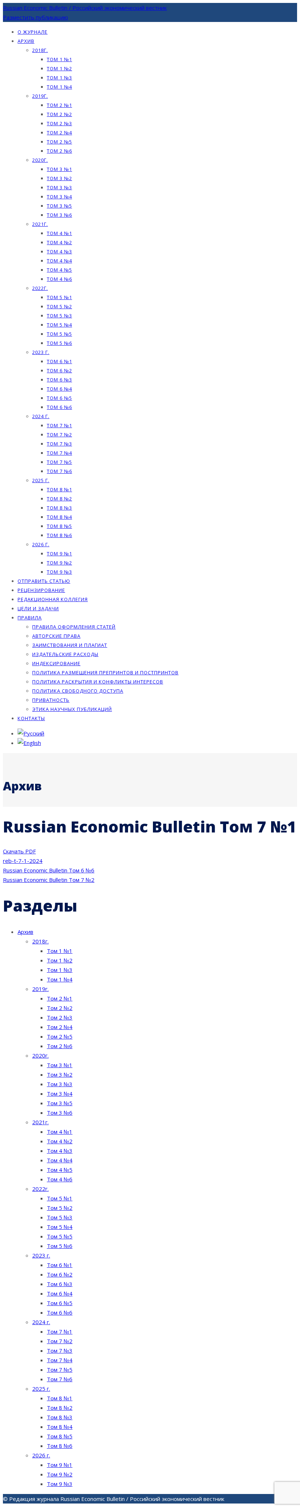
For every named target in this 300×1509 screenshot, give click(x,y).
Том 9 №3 (59, 572)
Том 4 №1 (59, 233)
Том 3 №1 (59, 169)
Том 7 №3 (59, 443)
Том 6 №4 (59, 388)
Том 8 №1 (59, 489)
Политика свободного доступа (77, 691)
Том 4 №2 (59, 242)
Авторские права (56, 636)
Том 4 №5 (59, 270)
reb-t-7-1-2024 (22, 860)
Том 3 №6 (59, 215)
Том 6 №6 (59, 407)
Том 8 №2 (59, 498)
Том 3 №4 (59, 196)
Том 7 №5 (59, 462)
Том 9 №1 (59, 553)
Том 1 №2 (59, 68)
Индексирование (56, 663)
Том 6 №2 (59, 370)
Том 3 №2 (59, 178)
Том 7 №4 (59, 453)
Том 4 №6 (59, 279)
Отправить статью (44, 581)
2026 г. (40, 544)
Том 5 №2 (59, 306)
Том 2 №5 (59, 141)
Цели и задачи (38, 608)
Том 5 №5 (59, 334)
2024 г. (40, 416)
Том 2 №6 (59, 151)
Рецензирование (41, 590)
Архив (26, 41)
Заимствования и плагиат (69, 645)
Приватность (51, 700)
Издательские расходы (65, 654)
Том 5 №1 (59, 297)
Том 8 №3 (59, 507)
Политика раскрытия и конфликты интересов (97, 681)
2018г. (40, 50)
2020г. (40, 160)
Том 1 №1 (59, 59)
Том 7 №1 (59, 425)
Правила (30, 617)
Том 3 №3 (59, 187)
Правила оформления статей (74, 626)
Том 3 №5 (59, 205)
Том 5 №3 (59, 315)
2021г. (40, 224)
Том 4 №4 (59, 260)
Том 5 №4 (59, 324)
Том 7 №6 (59, 471)
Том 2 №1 (59, 105)
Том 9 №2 (59, 562)
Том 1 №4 (59, 86)
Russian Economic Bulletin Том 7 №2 (48, 879)
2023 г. (40, 352)
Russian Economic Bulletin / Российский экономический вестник (85, 7)
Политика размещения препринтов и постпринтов (105, 672)
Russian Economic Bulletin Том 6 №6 (48, 870)
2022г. (40, 288)
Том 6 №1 (59, 361)
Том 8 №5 (59, 526)
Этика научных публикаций (72, 709)
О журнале (33, 32)
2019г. (40, 96)
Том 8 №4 (59, 517)
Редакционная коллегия (53, 599)
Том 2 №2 (59, 114)
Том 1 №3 (59, 77)
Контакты (31, 718)
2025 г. (40, 480)
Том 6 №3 (59, 379)
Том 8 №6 (59, 535)
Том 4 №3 (59, 251)
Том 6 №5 (59, 398)
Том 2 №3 (59, 123)
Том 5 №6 (59, 343)
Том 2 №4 (59, 132)
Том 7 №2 (59, 434)
